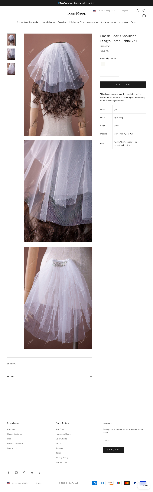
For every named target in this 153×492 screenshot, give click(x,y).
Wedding (62, 22)
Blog (9, 439)
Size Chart (60, 429)
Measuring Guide (63, 434)
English (125, 11)
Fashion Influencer (15, 443)
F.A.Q (58, 443)
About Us (11, 429)
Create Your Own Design (28, 22)
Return (58, 453)
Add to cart (123, 84)
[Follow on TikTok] (39, 472)
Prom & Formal (48, 22)
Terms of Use (61, 462)
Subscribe (113, 450)
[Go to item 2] (11, 54)
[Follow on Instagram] (16, 472)
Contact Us (12, 448)
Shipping (60, 448)
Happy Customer (14, 434)
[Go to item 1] (11, 40)
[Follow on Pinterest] (24, 472)
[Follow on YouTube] (31, 472)
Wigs (133, 22)
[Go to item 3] (11, 69)
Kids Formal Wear (77, 22)
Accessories (92, 22)
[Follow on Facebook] (8, 472)
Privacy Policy (62, 457)
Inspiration (123, 22)
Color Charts (61, 439)
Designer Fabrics (108, 22)
